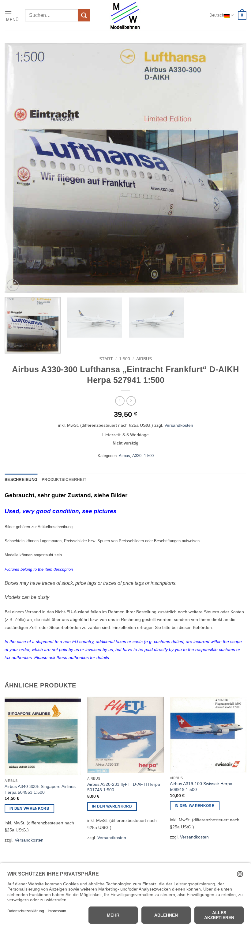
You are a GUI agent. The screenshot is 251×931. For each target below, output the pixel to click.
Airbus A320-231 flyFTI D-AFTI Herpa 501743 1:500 (123, 787)
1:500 (124, 359)
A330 (136, 455)
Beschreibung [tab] (21, 479)
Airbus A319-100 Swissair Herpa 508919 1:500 (201, 786)
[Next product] (120, 401)
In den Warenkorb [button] (29, 808)
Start (106, 359)
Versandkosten (178, 425)
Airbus (144, 359)
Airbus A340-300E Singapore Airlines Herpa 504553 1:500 (40, 789)
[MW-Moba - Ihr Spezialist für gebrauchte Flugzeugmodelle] (125, 15)
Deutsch (216, 15)
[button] (13, 15)
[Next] (233, 168)
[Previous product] (131, 401)
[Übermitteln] (84, 15)
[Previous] (17, 168)
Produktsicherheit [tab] (64, 479)
